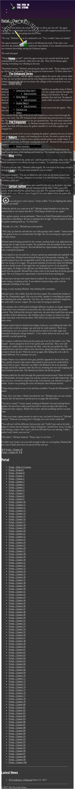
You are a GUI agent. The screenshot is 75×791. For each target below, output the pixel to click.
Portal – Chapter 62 (17, 652)
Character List (21, 109)
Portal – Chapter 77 (17, 696)
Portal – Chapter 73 (17, 684)
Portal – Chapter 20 (17, 531)
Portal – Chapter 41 (9, 452)
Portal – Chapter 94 (17, 745)
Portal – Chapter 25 (17, 545)
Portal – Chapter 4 (16, 484)
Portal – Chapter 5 (16, 487)
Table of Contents (30, 93)
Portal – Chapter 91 (17, 736)
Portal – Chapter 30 (17, 560)
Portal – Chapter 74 (17, 687)
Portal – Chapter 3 (16, 481)
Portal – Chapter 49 (17, 615)
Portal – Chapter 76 (17, 693)
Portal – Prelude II (17, 473)
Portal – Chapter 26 (17, 548)
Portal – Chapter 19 (17, 528)
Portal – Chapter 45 (17, 603)
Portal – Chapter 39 (14, 449)
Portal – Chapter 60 (17, 646)
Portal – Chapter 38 (17, 583)
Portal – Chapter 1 (16, 476)
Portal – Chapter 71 (17, 678)
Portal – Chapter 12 (17, 507)
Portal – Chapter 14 (17, 513)
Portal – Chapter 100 (18, 762)
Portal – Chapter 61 (17, 649)
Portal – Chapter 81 (17, 707)
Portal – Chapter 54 (17, 629)
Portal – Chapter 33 (17, 568)
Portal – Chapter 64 (17, 658)
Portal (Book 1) (21, 96)
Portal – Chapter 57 (17, 638)
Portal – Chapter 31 (17, 562)
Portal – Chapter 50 (17, 617)
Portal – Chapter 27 (17, 551)
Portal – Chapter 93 (17, 742)
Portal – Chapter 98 (17, 756)
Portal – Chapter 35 (17, 574)
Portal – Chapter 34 (17, 571)
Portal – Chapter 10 (17, 502)
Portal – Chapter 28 (17, 554)
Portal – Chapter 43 (17, 597)
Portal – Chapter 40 (17, 588)
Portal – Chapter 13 (17, 510)
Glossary (19, 112)
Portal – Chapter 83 (17, 713)
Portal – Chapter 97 (17, 753)
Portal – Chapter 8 (16, 496)
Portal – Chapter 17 (17, 522)
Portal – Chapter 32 (17, 565)
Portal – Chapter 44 (17, 600)
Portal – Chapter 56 (17, 635)
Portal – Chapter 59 (17, 643)
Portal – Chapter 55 (17, 632)
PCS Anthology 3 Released (20, 780)
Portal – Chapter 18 (17, 525)
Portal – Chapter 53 (17, 626)
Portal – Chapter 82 (17, 710)
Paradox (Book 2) (22, 103)
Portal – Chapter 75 (17, 690)
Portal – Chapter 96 (17, 751)
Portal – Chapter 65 (17, 661)
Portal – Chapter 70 (17, 675)
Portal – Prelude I (16, 470)
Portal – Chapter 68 (17, 670)
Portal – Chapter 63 (17, 655)
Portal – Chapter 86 (17, 722)
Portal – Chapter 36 (17, 577)
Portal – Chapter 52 (17, 623)
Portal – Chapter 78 (17, 698)
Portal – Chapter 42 (17, 594)
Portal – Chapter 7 (16, 493)
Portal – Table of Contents (20, 467)
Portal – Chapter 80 (17, 704)
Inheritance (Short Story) (25, 90)
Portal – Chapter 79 (17, 701)
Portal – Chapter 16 (17, 519)
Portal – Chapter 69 (17, 672)
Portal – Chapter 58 (17, 641)
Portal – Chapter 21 (17, 533)
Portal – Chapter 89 (17, 730)
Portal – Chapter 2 (16, 478)
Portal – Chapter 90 (17, 733)
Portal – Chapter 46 (17, 606)
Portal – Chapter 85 (17, 719)
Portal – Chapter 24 (17, 542)
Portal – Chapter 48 (17, 612)
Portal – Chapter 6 (16, 490)
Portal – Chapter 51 (17, 620)
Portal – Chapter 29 (17, 557)
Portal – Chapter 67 (17, 667)
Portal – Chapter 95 (17, 748)
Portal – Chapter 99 (17, 759)
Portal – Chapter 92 (17, 739)
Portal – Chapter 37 (17, 580)
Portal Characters (22, 146)
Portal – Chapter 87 (17, 725)
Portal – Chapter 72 (17, 681)
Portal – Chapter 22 (17, 536)
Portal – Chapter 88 (17, 727)
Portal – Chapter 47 (17, 609)
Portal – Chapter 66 (17, 664)
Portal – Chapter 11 (17, 505)
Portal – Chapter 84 (17, 716)
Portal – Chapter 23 (17, 539)
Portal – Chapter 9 (16, 499)
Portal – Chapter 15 (17, 516)
